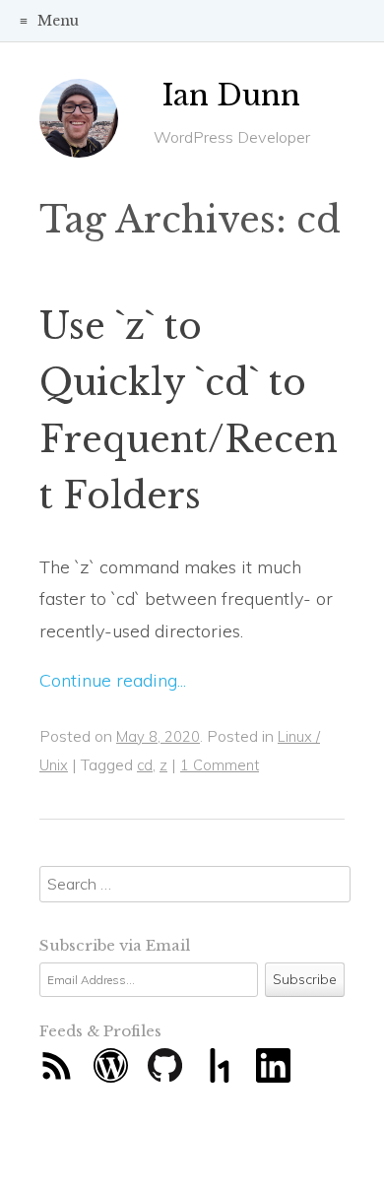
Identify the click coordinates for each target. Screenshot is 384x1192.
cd (145, 765)
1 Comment (219, 765)
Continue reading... (112, 680)
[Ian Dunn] (78, 125)
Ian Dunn (231, 95)
